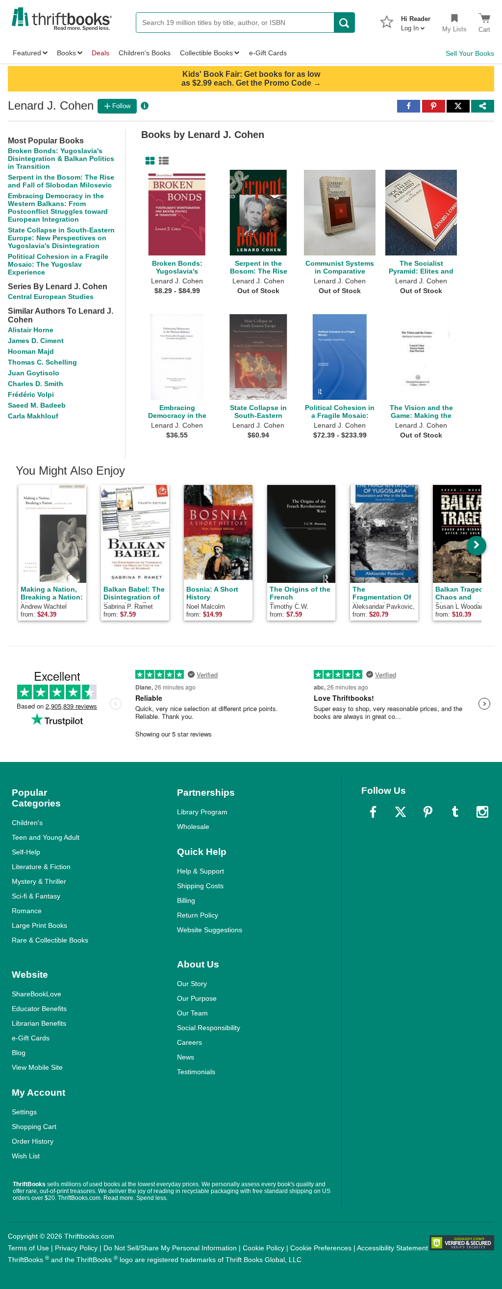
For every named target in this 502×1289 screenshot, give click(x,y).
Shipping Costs (200, 886)
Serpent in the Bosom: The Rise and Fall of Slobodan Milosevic (61, 181)
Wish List (26, 1156)
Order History (32, 1141)
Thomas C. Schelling (42, 362)
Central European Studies (51, 296)
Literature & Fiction (41, 867)
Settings (24, 1112)
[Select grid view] (148, 161)
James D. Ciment (36, 341)
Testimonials (196, 1072)
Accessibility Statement (392, 1248)
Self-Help (26, 852)
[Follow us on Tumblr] (455, 812)
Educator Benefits (39, 1009)
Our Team (192, 1013)
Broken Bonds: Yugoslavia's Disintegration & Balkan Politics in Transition (61, 158)
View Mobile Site (37, 1067)
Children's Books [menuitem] (145, 53)
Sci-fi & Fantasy (36, 896)
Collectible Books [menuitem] (206, 53)
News (185, 1057)
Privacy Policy (76, 1248)
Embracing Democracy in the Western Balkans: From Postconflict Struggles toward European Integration (58, 207)
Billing (186, 900)
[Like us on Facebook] (373, 812)
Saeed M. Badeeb (37, 405)
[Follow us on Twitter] (400, 812)
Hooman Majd (31, 351)
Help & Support (200, 871)
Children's (27, 823)
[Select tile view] (162, 161)
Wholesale (193, 826)
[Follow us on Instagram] (482, 812)
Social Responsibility (208, 1028)
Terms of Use (28, 1248)
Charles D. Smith (35, 384)
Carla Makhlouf (33, 416)
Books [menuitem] (66, 53)
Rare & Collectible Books (50, 940)
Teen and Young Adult (45, 837)
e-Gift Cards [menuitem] (268, 53)
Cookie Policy (263, 1248)
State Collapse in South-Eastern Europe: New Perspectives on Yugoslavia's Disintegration (61, 238)
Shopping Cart (34, 1126)
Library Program (202, 812)
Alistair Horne (30, 330)
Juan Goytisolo (33, 373)
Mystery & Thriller (39, 881)
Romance (27, 911)
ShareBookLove (36, 994)
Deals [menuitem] (100, 53)
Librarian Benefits (39, 1023)
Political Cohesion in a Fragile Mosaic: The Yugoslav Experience (58, 264)
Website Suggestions (209, 930)
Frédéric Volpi (31, 394)
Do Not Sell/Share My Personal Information (170, 1248)
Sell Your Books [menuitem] (470, 53)
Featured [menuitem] (27, 53)
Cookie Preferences (320, 1248)
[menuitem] (415, 20)
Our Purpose (197, 998)
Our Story (192, 984)
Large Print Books (39, 925)
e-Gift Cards (31, 1038)
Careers (189, 1042)
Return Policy (197, 915)
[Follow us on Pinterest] (428, 812)
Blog (18, 1053)
